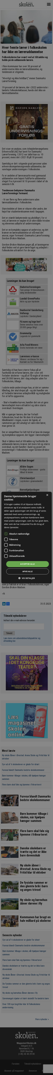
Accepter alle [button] (27, 564)
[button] (26, 578)
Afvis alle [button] (27, 571)
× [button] (47, 495)
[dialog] (26, 537)
